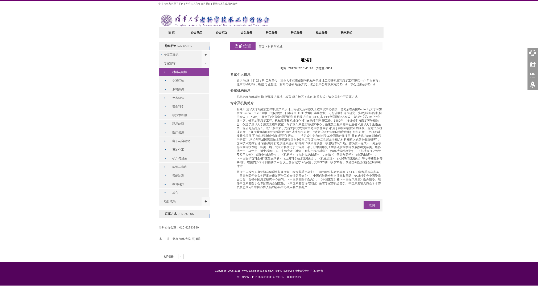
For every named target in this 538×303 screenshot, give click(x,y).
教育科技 (178, 184)
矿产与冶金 (179, 158)
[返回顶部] (532, 86)
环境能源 (178, 123)
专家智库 (170, 63)
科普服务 (271, 32)
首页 (261, 46)
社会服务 (321, 32)
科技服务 (296, 32)
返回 (372, 205)
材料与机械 (275, 46)
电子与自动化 (181, 141)
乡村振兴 (178, 89)
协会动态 (196, 32)
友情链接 (168, 256)
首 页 (171, 32)
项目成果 (170, 201)
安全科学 (178, 106)
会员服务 (246, 32)
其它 (175, 192)
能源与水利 (179, 167)
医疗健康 (178, 132)
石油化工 (178, 149)
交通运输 (178, 80)
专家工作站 (171, 54)
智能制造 (178, 175)
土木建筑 (178, 98)
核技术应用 (179, 115)
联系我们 (346, 32)
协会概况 (221, 32)
